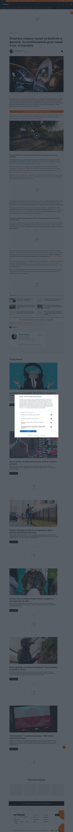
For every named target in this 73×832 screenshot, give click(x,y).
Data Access (36, 435)
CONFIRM (28, 431)
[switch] (50, 415)
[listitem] (36, 412)
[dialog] (36, 416)
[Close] (56, 397)
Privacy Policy (42, 435)
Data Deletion (30, 435)
